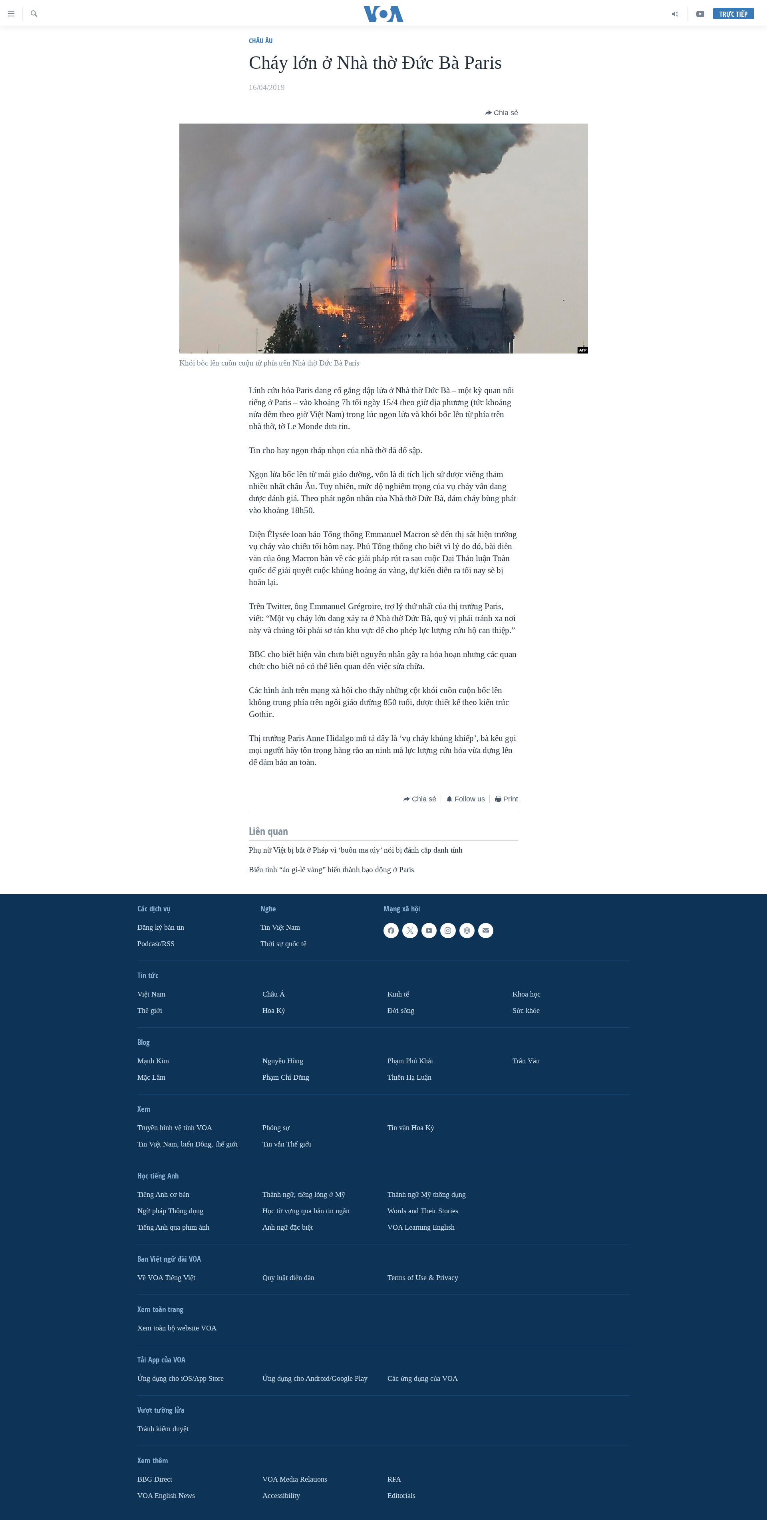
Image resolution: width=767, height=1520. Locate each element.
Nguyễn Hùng (282, 1061)
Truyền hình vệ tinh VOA (174, 1128)
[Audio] (675, 14)
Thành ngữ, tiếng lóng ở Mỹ (303, 1194)
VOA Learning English (421, 1227)
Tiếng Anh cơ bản (163, 1194)
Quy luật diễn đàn (288, 1277)
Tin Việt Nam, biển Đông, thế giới (187, 1143)
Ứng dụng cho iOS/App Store (180, 1378)
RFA (394, 1479)
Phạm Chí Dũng (285, 1077)
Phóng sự (276, 1128)
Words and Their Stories (422, 1210)
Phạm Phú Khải (410, 1061)
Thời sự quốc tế (283, 944)
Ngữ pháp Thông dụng (170, 1210)
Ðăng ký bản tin (160, 927)
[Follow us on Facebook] (391, 930)
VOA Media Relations (294, 1479)
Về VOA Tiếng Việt (166, 1277)
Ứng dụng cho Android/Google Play (315, 1378)
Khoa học (526, 994)
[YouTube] (700, 14)
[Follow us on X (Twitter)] (409, 930)
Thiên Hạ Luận (409, 1077)
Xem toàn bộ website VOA (177, 1327)
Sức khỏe (526, 1010)
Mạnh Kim (153, 1061)
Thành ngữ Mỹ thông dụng (426, 1194)
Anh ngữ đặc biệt (287, 1227)
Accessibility (281, 1495)
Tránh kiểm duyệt (163, 1428)
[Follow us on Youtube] (429, 930)
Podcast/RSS (156, 944)
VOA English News (166, 1495)
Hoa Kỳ (273, 1010)
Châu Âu (261, 40)
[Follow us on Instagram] (447, 930)
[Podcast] (467, 930)
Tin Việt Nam (280, 927)
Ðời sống (400, 1010)
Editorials (401, 1495)
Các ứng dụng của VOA (422, 1378)
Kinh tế (398, 994)
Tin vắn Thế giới (286, 1143)
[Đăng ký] (485, 930)
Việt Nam (151, 994)
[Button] (501, 113)
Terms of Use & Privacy (422, 1277)
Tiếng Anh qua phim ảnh (173, 1227)
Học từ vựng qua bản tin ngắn (306, 1210)
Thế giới (149, 1010)
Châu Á (273, 994)
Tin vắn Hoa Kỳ (410, 1128)
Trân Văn (526, 1061)
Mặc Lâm (151, 1077)
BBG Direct (154, 1479)
